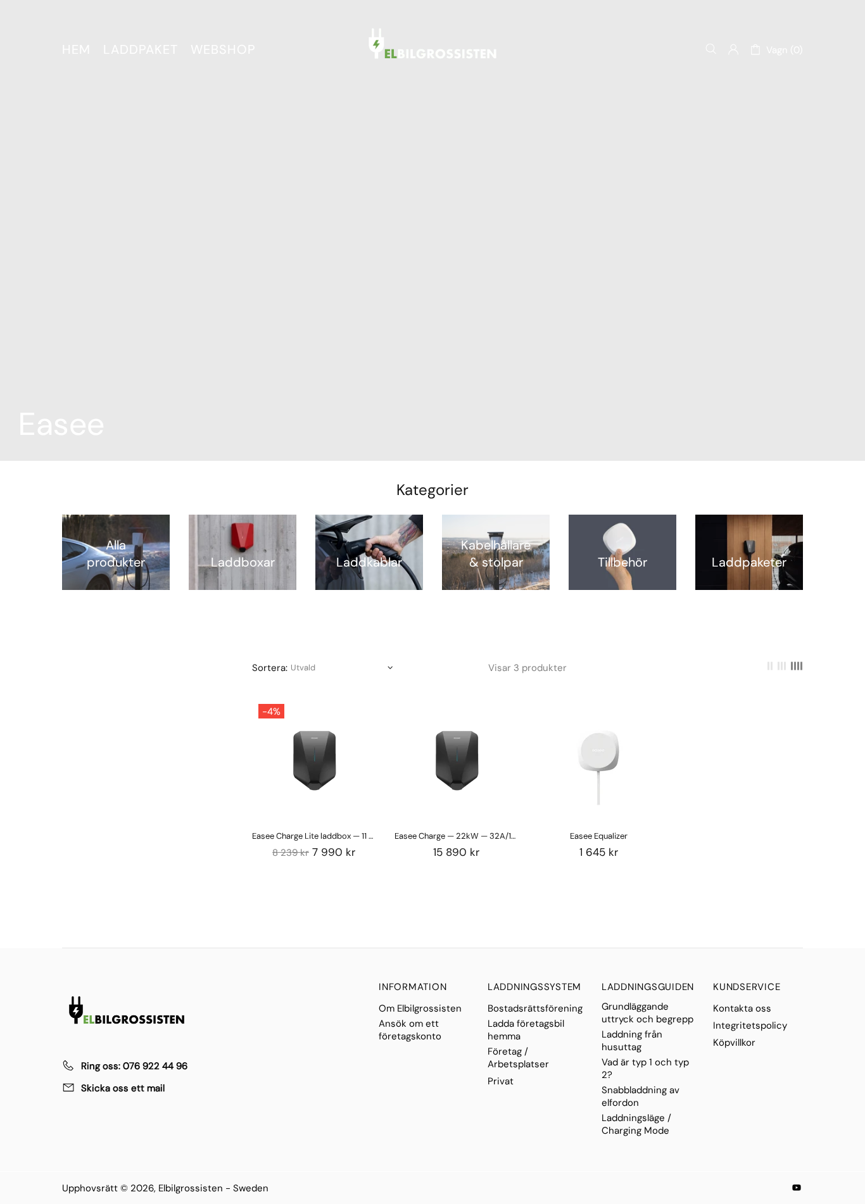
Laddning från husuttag (632, 1040)
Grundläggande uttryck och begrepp (647, 1012)
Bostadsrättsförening (535, 1008)
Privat (501, 1081)
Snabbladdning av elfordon (640, 1096)
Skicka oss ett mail (123, 1088)
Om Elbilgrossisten (420, 1008)
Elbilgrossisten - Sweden (432, 43)
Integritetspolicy (750, 1025)
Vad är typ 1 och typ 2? (645, 1068)
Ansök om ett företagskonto (410, 1030)
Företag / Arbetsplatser (518, 1057)
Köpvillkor (734, 1042)
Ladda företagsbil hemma (526, 1030)
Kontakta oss (742, 1008)
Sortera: (269, 668)
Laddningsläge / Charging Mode (636, 1124)
